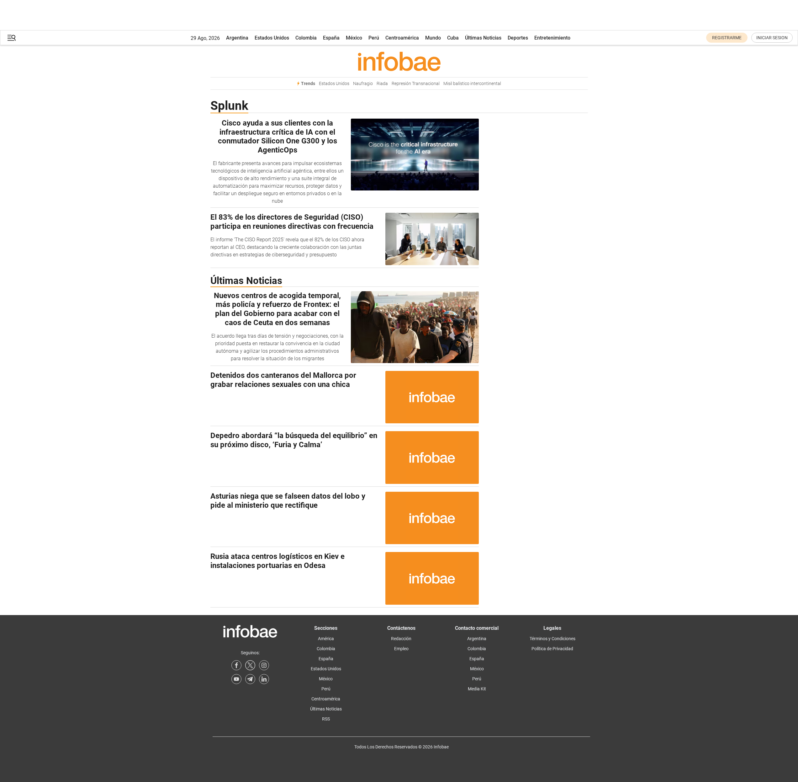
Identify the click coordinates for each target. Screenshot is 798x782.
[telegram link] (250, 679)
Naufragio (363, 83)
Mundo (433, 38)
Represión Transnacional (416, 83)
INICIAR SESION (772, 37)
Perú (373, 38)
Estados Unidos (272, 38)
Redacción (401, 638)
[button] (11, 38)
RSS (326, 718)
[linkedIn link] (264, 679)
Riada (382, 83)
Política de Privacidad (552, 648)
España (331, 38)
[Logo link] (399, 61)
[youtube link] (236, 679)
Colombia (306, 38)
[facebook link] (236, 665)
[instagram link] (264, 665)
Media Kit (477, 688)
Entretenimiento (552, 38)
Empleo (401, 648)
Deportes (518, 38)
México (354, 38)
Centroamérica (402, 38)
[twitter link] (250, 665)
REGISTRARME (727, 37)
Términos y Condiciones (552, 638)
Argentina (237, 38)
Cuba (453, 38)
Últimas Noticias (483, 38)
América (326, 638)
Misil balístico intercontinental (472, 83)
